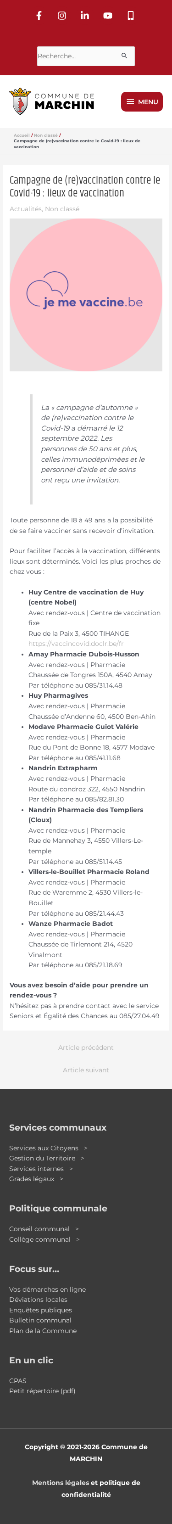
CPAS (18, 1380)
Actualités (26, 209)
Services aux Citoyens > (48, 1148)
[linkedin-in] (86, 15)
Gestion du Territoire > (46, 1158)
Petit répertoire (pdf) (42, 1391)
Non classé (62, 209)
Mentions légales (60, 1482)
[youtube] (109, 15)
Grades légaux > (36, 1178)
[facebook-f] (40, 15)
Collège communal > (44, 1239)
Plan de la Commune (43, 1330)
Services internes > (41, 1168)
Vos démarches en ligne (47, 1289)
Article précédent (86, 1047)
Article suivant (86, 1070)
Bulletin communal (40, 1320)
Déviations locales (38, 1299)
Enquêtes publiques (40, 1310)
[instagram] (63, 15)
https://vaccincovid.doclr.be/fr (76, 643)
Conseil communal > (44, 1229)
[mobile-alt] (132, 15)
